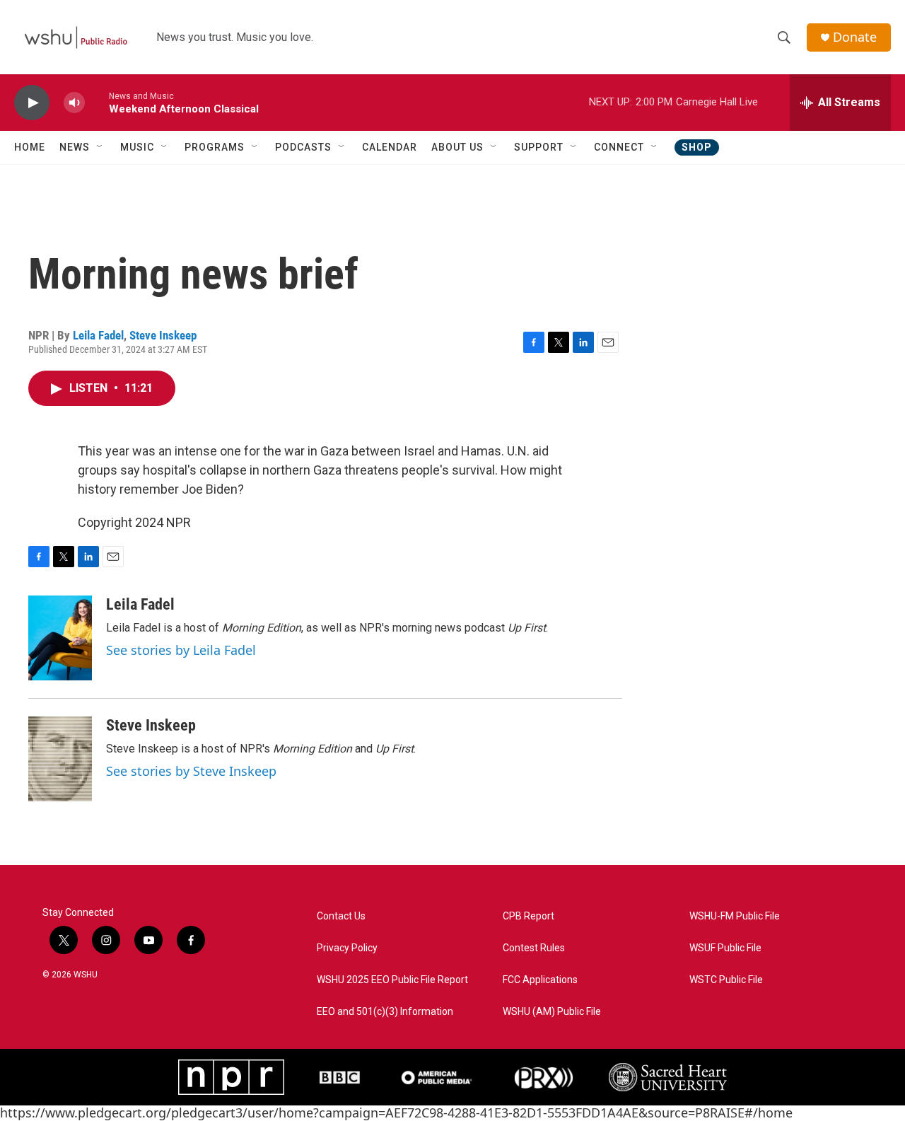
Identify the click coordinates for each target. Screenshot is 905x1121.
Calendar (389, 147)
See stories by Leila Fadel (181, 649)
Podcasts (303, 147)
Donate (855, 37)
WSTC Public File (726, 980)
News (74, 147)
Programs (215, 147)
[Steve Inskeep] (60, 758)
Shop (697, 147)
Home (29, 147)
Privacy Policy (347, 948)
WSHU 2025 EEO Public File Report (392, 980)
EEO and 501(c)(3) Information (385, 1011)
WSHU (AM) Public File (552, 1011)
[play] (32, 103)
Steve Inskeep (163, 335)
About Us (457, 147)
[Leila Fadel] (60, 638)
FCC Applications (540, 980)
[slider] (97, 102)
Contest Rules (534, 948)
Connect (619, 147)
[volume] (74, 103)
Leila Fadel (98, 335)
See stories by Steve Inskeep (191, 770)
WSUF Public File (725, 948)
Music (137, 147)
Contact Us (341, 916)
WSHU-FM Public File (734, 916)
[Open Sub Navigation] (100, 147)
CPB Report (528, 916)
